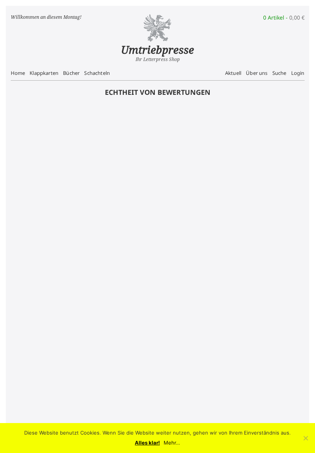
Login (298, 72)
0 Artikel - (284, 17)
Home (18, 72)
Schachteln (97, 72)
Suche (279, 72)
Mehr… (172, 442)
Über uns (256, 72)
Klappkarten (44, 72)
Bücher (71, 72)
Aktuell (233, 72)
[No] (305, 438)
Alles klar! (147, 442)
